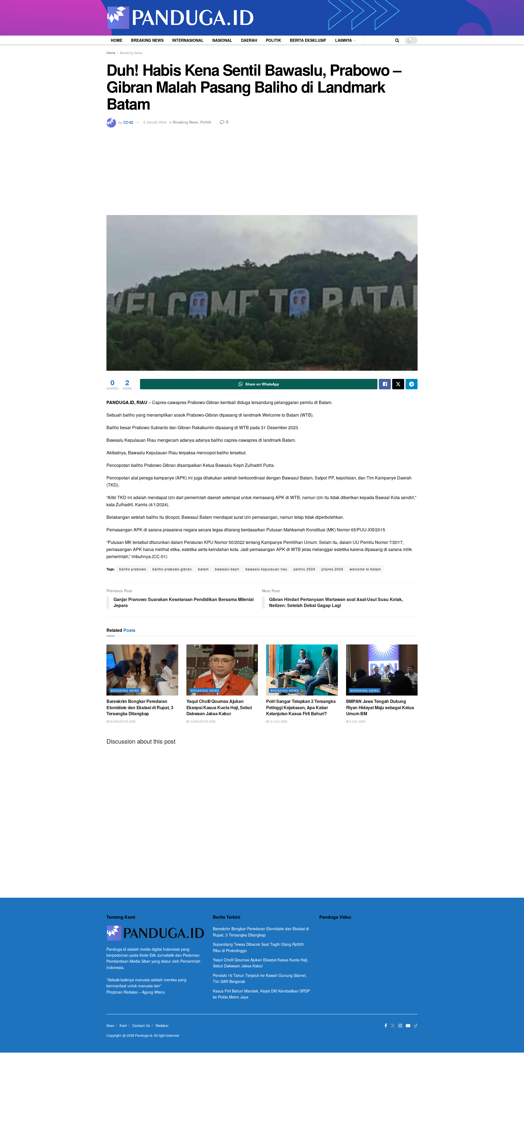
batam (203, 569)
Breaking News (147, 40)
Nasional (222, 40)
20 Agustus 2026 (122, 721)
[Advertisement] (262, 168)
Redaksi (162, 1025)
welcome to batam (365, 569)
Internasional (188, 40)
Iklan (110, 1025)
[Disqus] (262, 817)
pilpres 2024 (332, 569)
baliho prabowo (132, 569)
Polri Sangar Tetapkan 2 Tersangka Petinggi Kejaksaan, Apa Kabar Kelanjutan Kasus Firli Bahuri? (300, 707)
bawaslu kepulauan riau (266, 569)
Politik (273, 40)
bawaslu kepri (227, 569)
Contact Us (141, 1025)
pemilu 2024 (304, 569)
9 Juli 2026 (357, 721)
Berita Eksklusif (308, 40)
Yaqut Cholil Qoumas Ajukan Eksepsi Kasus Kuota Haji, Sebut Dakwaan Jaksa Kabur (219, 707)
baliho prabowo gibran (172, 569)
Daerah (249, 40)
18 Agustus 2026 (202, 721)
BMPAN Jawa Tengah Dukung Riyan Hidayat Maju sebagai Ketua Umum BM (380, 707)
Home (116, 40)
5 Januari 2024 (154, 122)
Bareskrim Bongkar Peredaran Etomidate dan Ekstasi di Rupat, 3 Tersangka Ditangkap (139, 707)
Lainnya (343, 40)
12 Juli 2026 (278, 721)
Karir (123, 1025)
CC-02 (128, 122)
